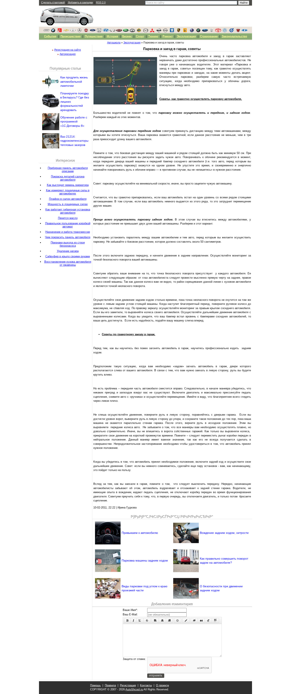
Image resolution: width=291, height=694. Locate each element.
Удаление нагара (68, 251)
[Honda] (99, 31)
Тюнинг (153, 36)
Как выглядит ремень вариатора (68, 185)
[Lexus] (132, 31)
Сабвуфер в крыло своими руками (67, 256)
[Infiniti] (112, 31)
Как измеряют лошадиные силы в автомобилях (67, 192)
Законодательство (234, 36)
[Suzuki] (212, 31)
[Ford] (93, 31)
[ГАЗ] (238, 31)
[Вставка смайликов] (177, 620)
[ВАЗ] (245, 31)
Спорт (140, 36)
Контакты (146, 685)
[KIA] (119, 31)
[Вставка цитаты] (201, 620)
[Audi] (46, 31)
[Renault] (185, 31)
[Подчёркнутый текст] (140, 620)
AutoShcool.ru (134, 689)
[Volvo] (231, 31)
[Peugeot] (172, 31)
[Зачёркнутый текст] (147, 620)
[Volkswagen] (225, 31)
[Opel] (165, 31)
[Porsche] (179, 31)
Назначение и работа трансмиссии (67, 231)
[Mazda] (145, 31)
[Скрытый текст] (194, 620)
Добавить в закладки (80, 2)
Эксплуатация (186, 36)
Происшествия (71, 36)
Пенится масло (68, 218)
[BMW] (53, 31)
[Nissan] (159, 31)
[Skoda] (198, 31)
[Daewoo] (73, 31)
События (50, 36)
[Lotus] (139, 31)
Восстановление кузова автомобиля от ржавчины (67, 263)
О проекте (162, 685)
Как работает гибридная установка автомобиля (67, 211)
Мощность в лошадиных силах (68, 204)
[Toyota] (218, 31)
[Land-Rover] (126, 31)
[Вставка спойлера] (215, 620)
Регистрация (128, 685)
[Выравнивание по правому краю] (169, 620)
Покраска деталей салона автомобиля (67, 178)
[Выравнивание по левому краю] (155, 620)
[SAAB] (192, 31)
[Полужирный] (127, 620)
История (112, 36)
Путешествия (94, 36)
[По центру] (162, 620)
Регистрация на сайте (67, 49)
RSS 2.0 (101, 2)
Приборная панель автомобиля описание (68, 169)
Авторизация (68, 54)
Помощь (95, 685)
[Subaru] (205, 31)
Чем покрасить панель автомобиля (67, 237)
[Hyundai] (106, 31)
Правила (110, 685)
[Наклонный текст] (133, 620)
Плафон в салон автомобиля (67, 198)
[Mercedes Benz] (79, 31)
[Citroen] (60, 31)
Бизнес (127, 36)
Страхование (209, 36)
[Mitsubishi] (152, 31)
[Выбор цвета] (186, 620)
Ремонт (168, 36)
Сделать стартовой (53, 2)
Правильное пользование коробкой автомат (67, 225)
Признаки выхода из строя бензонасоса (68, 244)
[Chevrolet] (66, 31)
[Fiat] (86, 31)
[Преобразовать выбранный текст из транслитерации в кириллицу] (208, 620)
